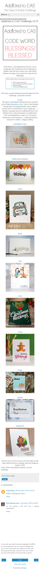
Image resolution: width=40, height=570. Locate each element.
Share (5, 479)
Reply (8, 496)
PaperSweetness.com (14, 104)
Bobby (14, 159)
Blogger (24, 568)
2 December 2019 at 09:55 (29, 503)
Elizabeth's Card (20, 124)
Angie (20, 189)
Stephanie (20, 426)
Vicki (20, 296)
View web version (20, 564)
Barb (20, 234)
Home (20, 560)
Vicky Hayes (10, 490)
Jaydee (20, 397)
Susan (20, 332)
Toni (20, 261)
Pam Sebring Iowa (12, 503)
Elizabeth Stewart (24, 95)
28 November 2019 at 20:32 (25, 490)
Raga (20, 370)
